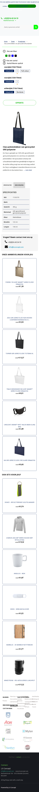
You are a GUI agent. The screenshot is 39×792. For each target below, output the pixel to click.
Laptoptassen (14, 701)
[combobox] (17, 27)
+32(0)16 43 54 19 (10, 18)
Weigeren (19, 10)
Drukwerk (35, 701)
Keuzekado (14, 706)
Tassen (13, 41)
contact (18, 757)
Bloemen (5, 697)
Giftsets (27, 707)
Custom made (7, 708)
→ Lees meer (28, 170)
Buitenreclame (29, 699)
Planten (5, 700)
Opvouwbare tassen (16, 699)
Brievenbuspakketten (23, 703)
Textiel (34, 704)
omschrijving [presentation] (19, 185)
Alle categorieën (23, 697)
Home (6, 41)
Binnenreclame (29, 704)
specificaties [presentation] (8, 185)
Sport (26, 696)
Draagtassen (21, 41)
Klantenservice (9, 20)
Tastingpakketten (30, 701)
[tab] (7, 185)
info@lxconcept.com (16, 247)
